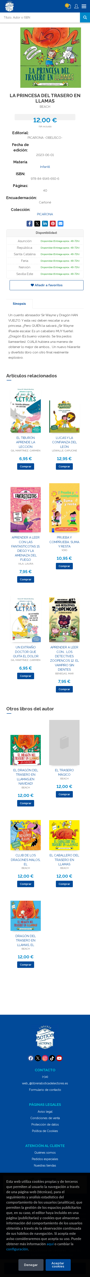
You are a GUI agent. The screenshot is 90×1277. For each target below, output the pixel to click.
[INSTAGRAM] (45, 1058)
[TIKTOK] (52, 1058)
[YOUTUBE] (59, 1058)
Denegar (31, 1265)
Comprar (25, 466)
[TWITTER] (38, 1058)
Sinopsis (19, 304)
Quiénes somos (45, 1152)
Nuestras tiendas (45, 1165)
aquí (50, 1244)
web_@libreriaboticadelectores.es (45, 1083)
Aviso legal (45, 1111)
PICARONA (45, 214)
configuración (17, 1249)
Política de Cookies (45, 1131)
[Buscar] (85, 17)
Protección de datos (45, 1124)
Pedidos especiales (45, 1159)
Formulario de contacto (45, 1089)
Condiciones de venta (45, 1118)
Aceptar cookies (58, 1264)
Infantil (45, 167)
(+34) (45, 1077)
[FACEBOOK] (31, 1058)
